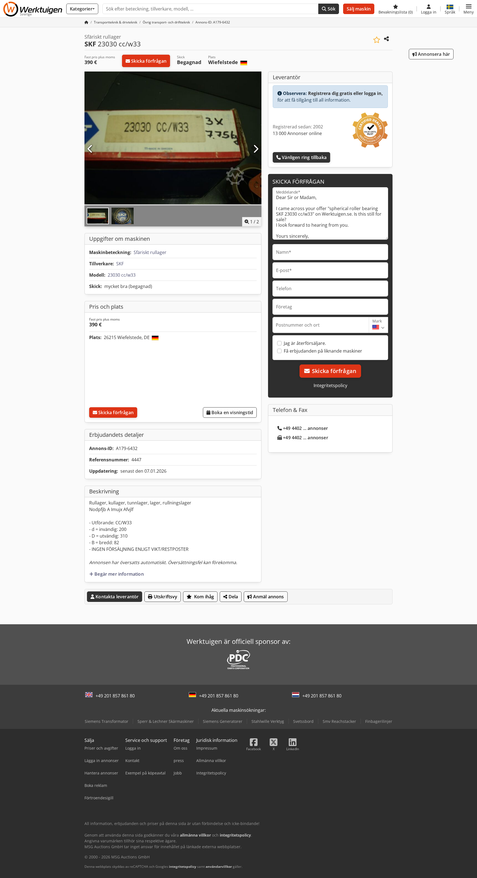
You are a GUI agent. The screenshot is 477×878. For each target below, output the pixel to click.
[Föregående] (90, 149)
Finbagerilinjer (378, 721)
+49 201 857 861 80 (115, 696)
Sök (331, 9)
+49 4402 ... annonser (305, 428)
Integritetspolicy (330, 385)
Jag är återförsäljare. (305, 343)
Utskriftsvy (165, 597)
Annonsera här (433, 54)
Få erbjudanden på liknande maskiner (323, 351)
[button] (468, 9)
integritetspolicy (182, 866)
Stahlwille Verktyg (267, 721)
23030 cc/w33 (122, 275)
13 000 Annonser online (297, 133)
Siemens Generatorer (222, 721)
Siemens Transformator (106, 721)
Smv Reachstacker (339, 721)
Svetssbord (303, 721)
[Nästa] (256, 149)
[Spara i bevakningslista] (376, 40)
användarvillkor (219, 866)
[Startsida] (86, 22)
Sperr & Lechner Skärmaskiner (165, 721)
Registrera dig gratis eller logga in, (345, 93)
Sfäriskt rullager (150, 252)
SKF (120, 264)
